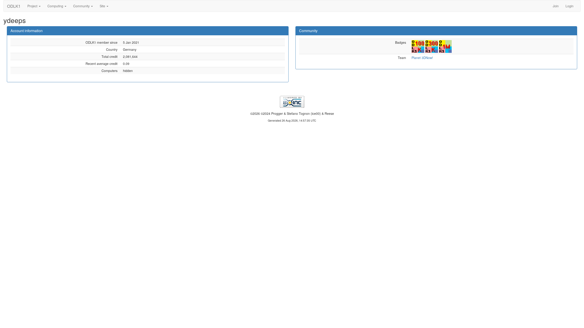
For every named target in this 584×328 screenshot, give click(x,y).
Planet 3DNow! (422, 57)
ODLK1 (14, 6)
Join (556, 6)
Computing (55, 6)
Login (570, 6)
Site (103, 6)
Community (82, 6)
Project (32, 6)
